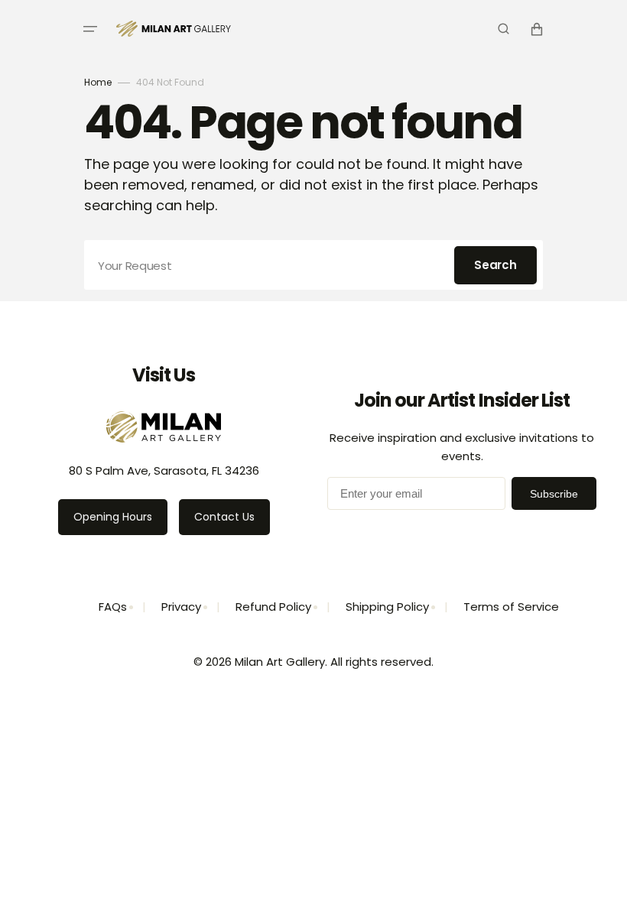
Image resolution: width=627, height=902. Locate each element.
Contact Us (224, 516)
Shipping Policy (387, 607)
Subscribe (554, 494)
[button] (90, 29)
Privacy (181, 607)
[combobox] (313, 265)
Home (98, 82)
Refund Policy (273, 607)
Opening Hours (112, 516)
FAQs (113, 607)
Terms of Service (511, 607)
